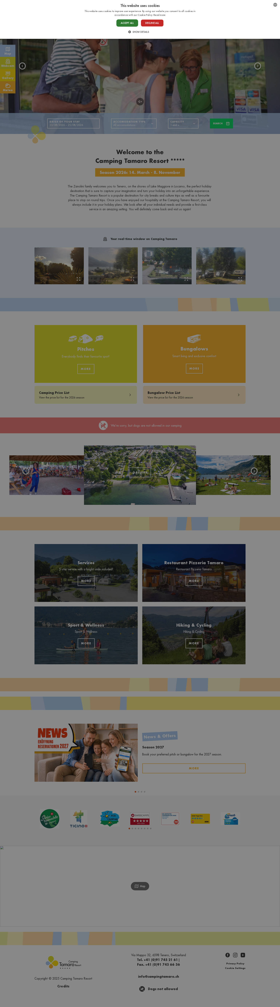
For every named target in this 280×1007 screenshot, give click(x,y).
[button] (140, 31)
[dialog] (140, 19)
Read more (160, 15)
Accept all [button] (127, 23)
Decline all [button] (152, 23)
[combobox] (275, 5)
